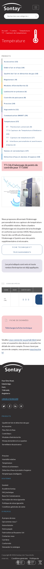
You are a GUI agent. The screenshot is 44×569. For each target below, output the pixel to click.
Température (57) (11, 121)
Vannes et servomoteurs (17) (16, 151)
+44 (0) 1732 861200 (10, 399)
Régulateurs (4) (10, 80)
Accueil (5, 31)
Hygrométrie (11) (11, 109)
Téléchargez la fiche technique (18, 328)
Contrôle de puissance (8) (15, 97)
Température (24, 31)
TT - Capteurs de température (14, 33)
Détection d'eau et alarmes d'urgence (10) (22, 157)
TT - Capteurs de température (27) (20, 138)
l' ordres (13, 31)
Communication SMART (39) (16, 115)
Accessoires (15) (11, 62)
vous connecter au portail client (23, 340)
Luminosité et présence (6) (15, 91)
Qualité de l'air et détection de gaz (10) (21, 74)
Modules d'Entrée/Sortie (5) (16, 86)
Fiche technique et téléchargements (22, 249)
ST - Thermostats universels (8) (19, 127)
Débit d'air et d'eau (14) (14, 68)
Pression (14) (9, 103)
